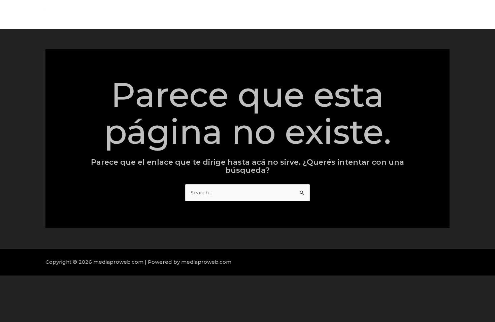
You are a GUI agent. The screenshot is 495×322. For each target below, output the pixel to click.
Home (348, 14)
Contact (468, 14)
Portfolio (436, 14)
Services (404, 14)
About (375, 14)
